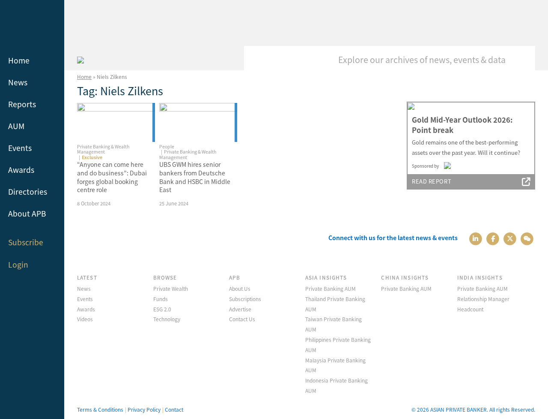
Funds (160, 298)
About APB (27, 213)
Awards (21, 169)
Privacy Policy (144, 409)
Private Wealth (170, 288)
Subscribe (25, 242)
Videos (85, 319)
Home (19, 60)
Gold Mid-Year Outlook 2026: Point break (462, 125)
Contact (174, 409)
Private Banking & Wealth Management (103, 149)
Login (18, 264)
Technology (166, 319)
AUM (16, 126)
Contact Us (242, 319)
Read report (431, 181)
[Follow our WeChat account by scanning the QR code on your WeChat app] (527, 237)
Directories (27, 191)
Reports (22, 104)
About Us (239, 288)
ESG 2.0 (162, 309)
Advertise (240, 309)
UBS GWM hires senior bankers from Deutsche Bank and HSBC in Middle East (194, 177)
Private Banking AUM (330, 288)
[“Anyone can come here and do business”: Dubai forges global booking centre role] (116, 122)
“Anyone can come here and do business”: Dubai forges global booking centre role (112, 177)
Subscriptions (245, 298)
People (166, 146)
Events (20, 147)
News (17, 82)
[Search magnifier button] (522, 59)
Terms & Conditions (100, 409)
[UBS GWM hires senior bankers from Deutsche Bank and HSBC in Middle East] (198, 122)
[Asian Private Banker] (80, 58)
